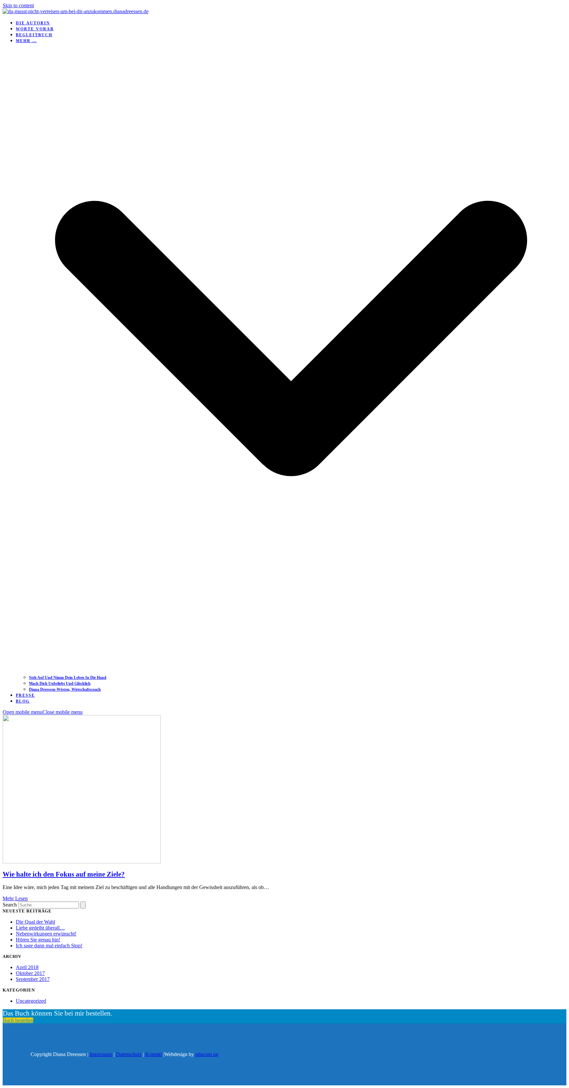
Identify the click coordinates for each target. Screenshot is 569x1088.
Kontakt (153, 1054)
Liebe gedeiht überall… (40, 928)
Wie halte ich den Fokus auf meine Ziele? (64, 874)
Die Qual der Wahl (35, 922)
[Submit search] (83, 905)
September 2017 (33, 979)
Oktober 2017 (30, 973)
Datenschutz (129, 1054)
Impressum (101, 1054)
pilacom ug (206, 1054)
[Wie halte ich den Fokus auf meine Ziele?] (82, 861)
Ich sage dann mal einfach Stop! (49, 945)
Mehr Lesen (15, 898)
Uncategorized (31, 1001)
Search (10, 904)
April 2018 (27, 967)
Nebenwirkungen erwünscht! (46, 933)
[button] (43, 712)
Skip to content (18, 5)
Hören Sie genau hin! (38, 939)
